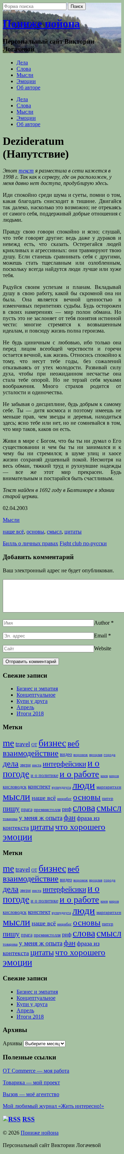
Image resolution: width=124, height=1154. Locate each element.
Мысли (25, 75)
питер (107, 798)
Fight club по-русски (83, 543)
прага (26, 809)
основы (35, 532)
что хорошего (80, 826)
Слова (24, 69)
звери (25, 765)
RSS (28, 1119)
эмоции (17, 837)
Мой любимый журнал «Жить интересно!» (53, 1106)
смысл (54, 532)
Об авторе (28, 87)
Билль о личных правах (30, 543)
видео (66, 754)
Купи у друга (32, 701)
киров (114, 776)
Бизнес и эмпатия (37, 688)
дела (11, 763)
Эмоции (26, 81)
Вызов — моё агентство (31, 1094)
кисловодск (15, 787)
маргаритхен (108, 787)
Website (102, 648)
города (109, 755)
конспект (39, 786)
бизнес (52, 743)
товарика (10, 819)
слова (84, 807)
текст (26, 171)
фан (69, 817)
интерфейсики (64, 764)
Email (100, 635)
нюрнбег (64, 799)
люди (83, 785)
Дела (22, 62)
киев (104, 776)
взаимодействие (31, 753)
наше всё (13, 532)
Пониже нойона (41, 23)
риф (66, 809)
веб (73, 743)
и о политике (44, 775)
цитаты (73, 532)
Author (102, 623)
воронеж (80, 755)
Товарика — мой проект (31, 1082)
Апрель (25, 707)
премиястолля (47, 809)
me (8, 743)
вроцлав (95, 755)
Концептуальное (36, 695)
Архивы (12, 1043)
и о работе (79, 774)
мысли (16, 796)
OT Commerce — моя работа (36, 1071)
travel (23, 744)
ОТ (34, 744)
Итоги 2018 (30, 713)
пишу (11, 808)
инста (36, 765)
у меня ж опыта (40, 817)
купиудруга (61, 787)
